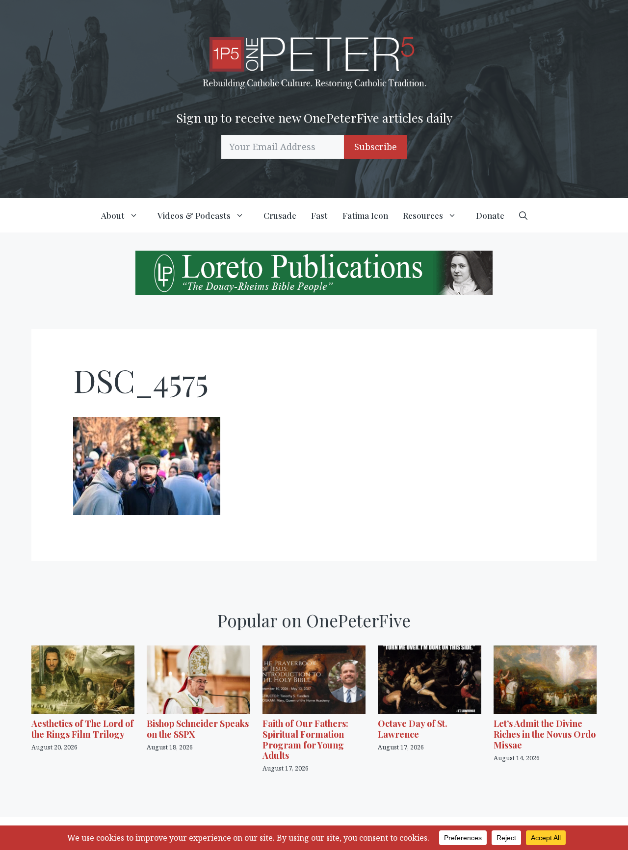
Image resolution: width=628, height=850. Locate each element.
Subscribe (375, 147)
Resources (423, 215)
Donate (490, 215)
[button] (523, 215)
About (113, 215)
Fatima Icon (365, 215)
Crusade (279, 215)
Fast (319, 215)
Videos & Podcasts (194, 215)
